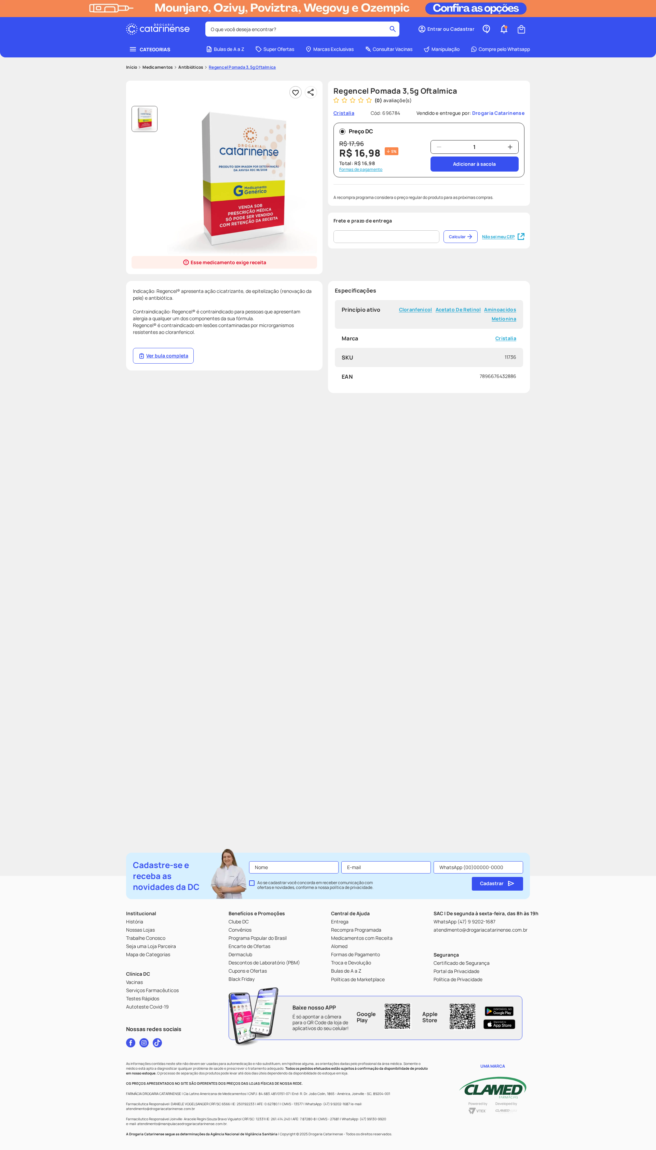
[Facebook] (130, 1042)
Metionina (504, 319)
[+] (510, 146)
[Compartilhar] (311, 92)
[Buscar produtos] (393, 29)
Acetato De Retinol (458, 310)
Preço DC (361, 131)
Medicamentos (157, 67)
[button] (446, 29)
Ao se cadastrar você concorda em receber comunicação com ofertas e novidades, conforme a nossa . (315, 885)
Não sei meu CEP (498, 237)
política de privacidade (351, 887)
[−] (439, 146)
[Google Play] (499, 1011)
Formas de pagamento (361, 169)
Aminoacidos (500, 310)
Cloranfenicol (415, 310)
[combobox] (302, 29)
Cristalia (505, 338)
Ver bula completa (167, 355)
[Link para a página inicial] (131, 67)
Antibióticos (190, 67)
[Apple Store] (499, 1024)
